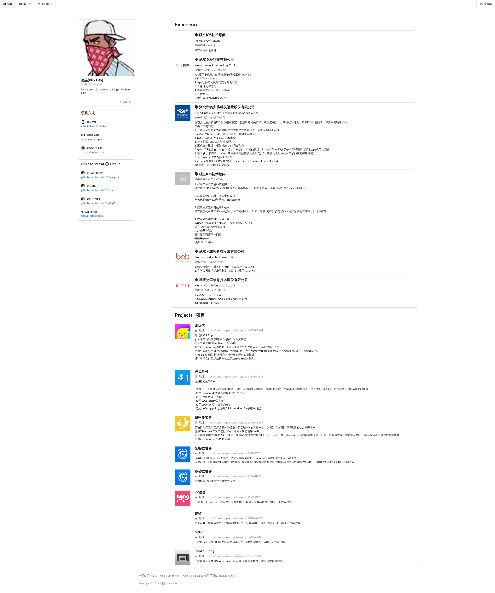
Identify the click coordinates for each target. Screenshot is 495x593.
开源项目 (47, 4)
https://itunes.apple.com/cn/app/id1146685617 (234, 422)
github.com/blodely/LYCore (97, 190)
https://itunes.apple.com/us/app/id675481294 (233, 556)
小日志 (27, 4)
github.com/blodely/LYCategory (100, 177)
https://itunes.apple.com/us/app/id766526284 (233, 537)
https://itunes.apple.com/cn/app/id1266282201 (234, 476)
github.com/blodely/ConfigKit (99, 203)
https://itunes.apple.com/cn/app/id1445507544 (234, 330)
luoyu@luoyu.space (92, 139)
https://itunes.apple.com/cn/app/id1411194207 (234, 376)
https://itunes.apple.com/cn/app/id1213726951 (234, 453)
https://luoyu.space (92, 152)
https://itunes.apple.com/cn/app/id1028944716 (234, 518)
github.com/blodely (92, 215)
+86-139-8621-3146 (93, 126)
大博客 (488, 4)
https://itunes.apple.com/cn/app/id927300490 (233, 497)
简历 (10, 4)
